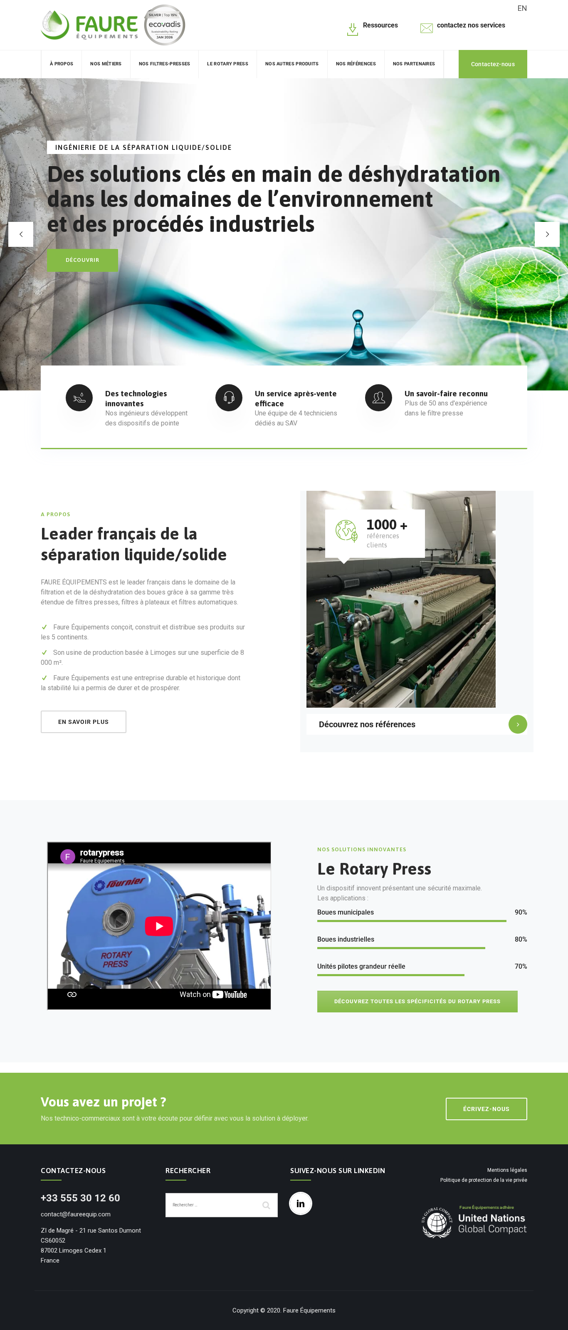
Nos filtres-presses (164, 64)
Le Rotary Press (227, 64)
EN (522, 8)
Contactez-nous (493, 64)
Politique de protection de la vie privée (483, 1180)
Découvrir (82, 260)
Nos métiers (105, 64)
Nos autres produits (292, 64)
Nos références (356, 64)
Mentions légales (507, 1170)
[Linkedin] (302, 1203)
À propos (61, 64)
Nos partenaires (414, 64)
